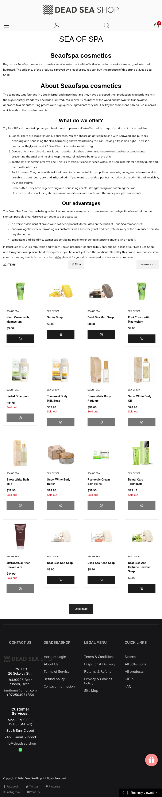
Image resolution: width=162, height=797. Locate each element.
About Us (51, 664)
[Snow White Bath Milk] (20, 453)
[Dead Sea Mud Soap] (101, 291)
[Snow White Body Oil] (141, 370)
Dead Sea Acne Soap (101, 562)
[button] (20, 338)
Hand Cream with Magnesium (18, 319)
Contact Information (59, 686)
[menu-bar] (6, 25)
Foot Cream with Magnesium (139, 319)
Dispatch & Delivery (99, 664)
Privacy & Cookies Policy (98, 681)
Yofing (59, 257)
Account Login (55, 657)
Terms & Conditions (99, 657)
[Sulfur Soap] (60, 291)
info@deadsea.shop (20, 743)
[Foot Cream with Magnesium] (141, 291)
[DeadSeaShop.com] (81, 10)
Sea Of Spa (13, 311)
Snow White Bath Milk (18, 481)
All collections (135, 664)
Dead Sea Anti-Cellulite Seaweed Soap (139, 567)
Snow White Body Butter (58, 481)
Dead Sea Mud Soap (101, 317)
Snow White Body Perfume (99, 398)
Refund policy (54, 679)
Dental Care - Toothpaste (136, 481)
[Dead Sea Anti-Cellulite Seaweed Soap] (141, 536)
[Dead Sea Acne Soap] (101, 536)
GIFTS (129, 679)
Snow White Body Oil (139, 398)
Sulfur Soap (55, 317)
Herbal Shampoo (17, 396)
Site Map (91, 690)
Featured (147, 264)
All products (134, 671)
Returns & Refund (98, 671)
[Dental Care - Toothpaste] (141, 453)
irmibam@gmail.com (20, 690)
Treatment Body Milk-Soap (57, 398)
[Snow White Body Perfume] (101, 370)
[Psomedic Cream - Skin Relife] (101, 453)
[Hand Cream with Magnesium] (20, 291)
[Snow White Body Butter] (60, 453)
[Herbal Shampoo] (20, 370)
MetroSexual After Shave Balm (18, 565)
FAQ (128, 686)
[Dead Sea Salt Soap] (60, 536)
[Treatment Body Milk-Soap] (60, 370)
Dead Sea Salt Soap (60, 562)
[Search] (106, 25)
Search (130, 657)
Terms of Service (57, 671)
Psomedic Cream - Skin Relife (100, 481)
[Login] (56, 25)
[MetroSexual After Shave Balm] (20, 536)
